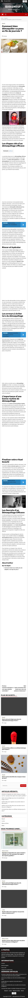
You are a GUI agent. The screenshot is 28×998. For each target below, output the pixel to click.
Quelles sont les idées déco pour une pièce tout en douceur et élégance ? (13, 941)
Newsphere (15, 996)
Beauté (3, 23)
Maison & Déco (5, 823)
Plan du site (3, 967)
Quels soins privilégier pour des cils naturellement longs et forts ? (11, 720)
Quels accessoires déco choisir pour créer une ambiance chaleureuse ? (20, 688)
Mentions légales (4, 965)
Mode (3, 825)
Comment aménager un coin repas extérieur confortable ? (8, 688)
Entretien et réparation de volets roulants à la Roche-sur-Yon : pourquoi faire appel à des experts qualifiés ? (13, 854)
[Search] (26, 14)
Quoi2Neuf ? (14, 6)
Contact (3, 963)
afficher (10, 150)
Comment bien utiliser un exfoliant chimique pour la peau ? (13, 988)
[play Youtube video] (14, 118)
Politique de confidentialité (6, 969)
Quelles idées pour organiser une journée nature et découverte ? (13, 912)
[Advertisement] (14, 69)
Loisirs (3, 821)
